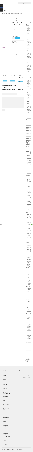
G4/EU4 (27, 208)
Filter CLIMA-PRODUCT (28, 189)
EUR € (2, 7)
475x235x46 (29, 228)
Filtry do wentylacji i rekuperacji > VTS (28, 139)
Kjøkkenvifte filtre (5, 444)
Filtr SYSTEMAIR (29, 201)
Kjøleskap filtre (28, 175)
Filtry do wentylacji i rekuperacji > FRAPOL (28, 125)
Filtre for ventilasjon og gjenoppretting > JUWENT (29, 53)
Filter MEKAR (28, 195)
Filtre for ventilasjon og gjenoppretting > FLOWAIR (29, 45)
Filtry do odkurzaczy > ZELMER (28, 121)
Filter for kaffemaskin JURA (29, 274)
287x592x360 (29, 218)
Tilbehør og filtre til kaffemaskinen (28, 267)
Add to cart (17, 37)
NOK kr (2, 10)
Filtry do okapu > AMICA (6, 404)
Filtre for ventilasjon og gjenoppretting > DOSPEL (29, 41)
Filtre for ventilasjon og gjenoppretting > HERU (29, 49)
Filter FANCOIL (28, 191)
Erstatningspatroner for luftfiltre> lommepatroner (29, 302)
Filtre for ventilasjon (28, 28)
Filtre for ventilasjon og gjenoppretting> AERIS (29, 109)
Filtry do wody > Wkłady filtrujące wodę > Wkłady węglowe (28, 143)
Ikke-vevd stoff (27, 147)
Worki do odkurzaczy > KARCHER (28, 264)
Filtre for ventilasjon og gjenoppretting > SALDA (29, 76)
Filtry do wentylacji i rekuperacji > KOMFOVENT (28, 128)
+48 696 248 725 (28, 359)
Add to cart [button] (5, 80)
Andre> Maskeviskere (28, 21)
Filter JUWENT (28, 192)
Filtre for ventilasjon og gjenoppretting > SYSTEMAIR (29, 80)
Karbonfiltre (27, 151)
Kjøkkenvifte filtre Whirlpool (29, 171)
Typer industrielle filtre (6, 417)
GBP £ (2, 6)
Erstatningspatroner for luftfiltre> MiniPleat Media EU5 (29, 306)
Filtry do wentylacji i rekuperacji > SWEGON (28, 113)
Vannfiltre (27, 313)
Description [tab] (3, 47)
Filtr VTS (28, 205)
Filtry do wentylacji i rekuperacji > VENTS (28, 136)
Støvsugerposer (28, 251)
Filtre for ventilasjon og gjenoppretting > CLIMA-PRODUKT (29, 34)
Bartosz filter (28, 186)
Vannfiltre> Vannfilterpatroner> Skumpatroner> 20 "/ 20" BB (29, 330)
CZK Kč (2, 9)
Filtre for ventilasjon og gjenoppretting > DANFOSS (29, 38)
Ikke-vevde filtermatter (28, 149)
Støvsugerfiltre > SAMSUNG (29, 247)
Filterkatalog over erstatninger (29, 289)
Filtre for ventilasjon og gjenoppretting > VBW (29, 91)
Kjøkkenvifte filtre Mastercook (29, 167)
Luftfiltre (27, 176)
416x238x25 (29, 224)
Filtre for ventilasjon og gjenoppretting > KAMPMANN (29, 61)
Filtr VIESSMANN (29, 204)
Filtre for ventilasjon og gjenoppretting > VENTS (29, 94)
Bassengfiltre (28, 314)
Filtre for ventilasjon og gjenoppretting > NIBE (29, 72)
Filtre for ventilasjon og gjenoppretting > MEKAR (29, 68)
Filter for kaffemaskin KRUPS (29, 277)
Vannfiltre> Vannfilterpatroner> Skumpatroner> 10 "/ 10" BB (29, 326)
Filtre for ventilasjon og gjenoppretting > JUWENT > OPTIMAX (29, 57)
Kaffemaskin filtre (29, 268)
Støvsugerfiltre (28, 243)
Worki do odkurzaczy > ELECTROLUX (27, 346)
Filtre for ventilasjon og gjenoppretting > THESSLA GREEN (29, 83)
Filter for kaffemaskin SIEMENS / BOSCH (29, 283)
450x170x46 (29, 225)
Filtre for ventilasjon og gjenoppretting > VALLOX (29, 87)
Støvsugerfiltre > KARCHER (29, 245)
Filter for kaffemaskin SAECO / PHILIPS (29, 280)
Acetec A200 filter (29, 181)
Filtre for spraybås (28, 291)
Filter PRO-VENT (29, 196)
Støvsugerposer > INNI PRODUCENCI (29, 255)
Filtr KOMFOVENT (28, 200)
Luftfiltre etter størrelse (27, 213)
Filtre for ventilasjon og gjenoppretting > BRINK (29, 30)
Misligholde (5, 13)
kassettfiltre (28, 209)
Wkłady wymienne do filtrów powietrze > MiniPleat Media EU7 (28, 343)
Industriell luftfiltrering (28, 293)
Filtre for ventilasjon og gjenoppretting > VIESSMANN (29, 98)
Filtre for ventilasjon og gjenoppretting (28, 25)
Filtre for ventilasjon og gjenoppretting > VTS (29, 106)
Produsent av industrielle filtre (29, 297)
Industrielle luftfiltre (28, 295)
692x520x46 (29, 235)
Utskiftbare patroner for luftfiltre (28, 299)
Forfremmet (27, 146)
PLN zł (2, 4)
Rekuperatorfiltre (29, 118)
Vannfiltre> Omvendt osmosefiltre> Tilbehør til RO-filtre (29, 319)
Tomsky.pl (21, 449)
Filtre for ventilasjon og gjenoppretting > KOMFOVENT (29, 65)
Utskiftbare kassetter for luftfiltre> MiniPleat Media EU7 (29, 310)
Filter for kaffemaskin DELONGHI (29, 271)
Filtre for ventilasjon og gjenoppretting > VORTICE (29, 102)
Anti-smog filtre (28, 23)
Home (3, 13)
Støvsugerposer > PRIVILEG (28, 257)
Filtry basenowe (28, 119)
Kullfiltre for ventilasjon (28, 155)
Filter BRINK (28, 187)
